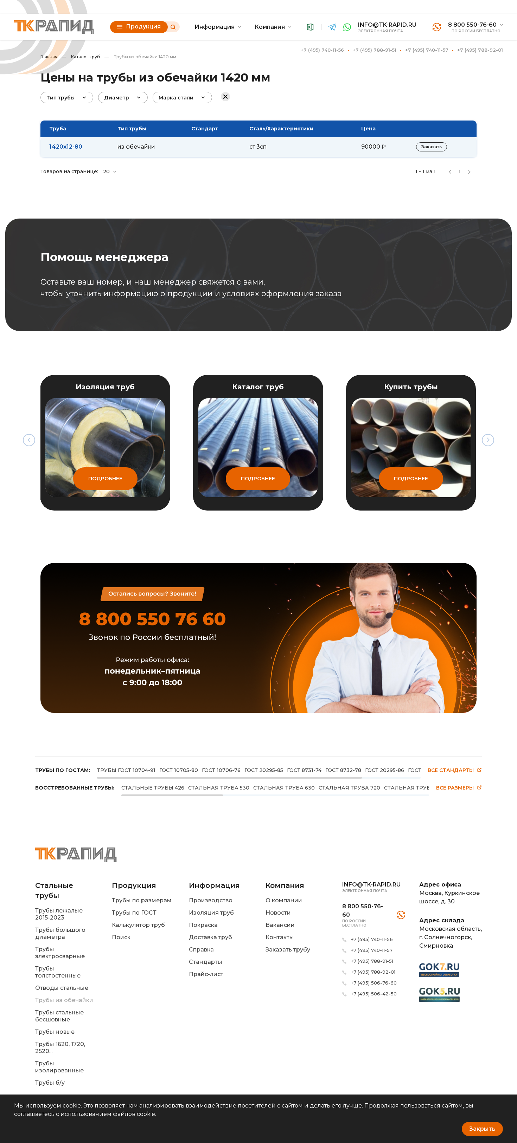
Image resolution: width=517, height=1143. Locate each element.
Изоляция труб (211, 912)
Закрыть (482, 1128)
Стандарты (205, 962)
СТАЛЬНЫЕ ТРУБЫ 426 (152, 788)
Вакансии (280, 925)
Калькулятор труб (138, 925)
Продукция (143, 26)
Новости (278, 912)
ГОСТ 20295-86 (384, 770)
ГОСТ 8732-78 (343, 770)
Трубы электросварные (60, 953)
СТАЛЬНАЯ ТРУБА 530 (218, 788)
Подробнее (105, 478)
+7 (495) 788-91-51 (374, 50)
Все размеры (455, 788)
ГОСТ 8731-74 (304, 770)
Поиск (121, 937)
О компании (284, 900)
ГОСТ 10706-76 (221, 770)
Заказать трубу (288, 949)
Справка (201, 949)
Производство (210, 900)
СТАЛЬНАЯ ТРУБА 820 (415, 788)
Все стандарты (451, 770)
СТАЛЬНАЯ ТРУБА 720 (349, 788)
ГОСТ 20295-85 (263, 770)
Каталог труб (81, 56)
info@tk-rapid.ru (387, 24)
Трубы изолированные (59, 1067)
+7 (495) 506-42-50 (374, 993)
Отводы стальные (61, 988)
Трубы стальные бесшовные (59, 1016)
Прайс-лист (206, 974)
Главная (48, 56)
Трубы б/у (50, 1082)
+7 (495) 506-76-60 (374, 983)
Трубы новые (55, 1031)
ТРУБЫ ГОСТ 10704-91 (126, 770)
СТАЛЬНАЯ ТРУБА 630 (284, 788)
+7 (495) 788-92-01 (480, 50)
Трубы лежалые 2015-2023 (59, 914)
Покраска (203, 925)
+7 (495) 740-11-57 (426, 50)
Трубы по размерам (142, 900)
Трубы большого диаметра (60, 933)
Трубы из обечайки (64, 1000)
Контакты (280, 937)
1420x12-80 (65, 146)
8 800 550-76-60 (472, 24)
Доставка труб (210, 937)
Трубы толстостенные (58, 972)
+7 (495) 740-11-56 (322, 50)
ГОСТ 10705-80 (178, 770)
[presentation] (29, 440)
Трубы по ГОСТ (134, 912)
